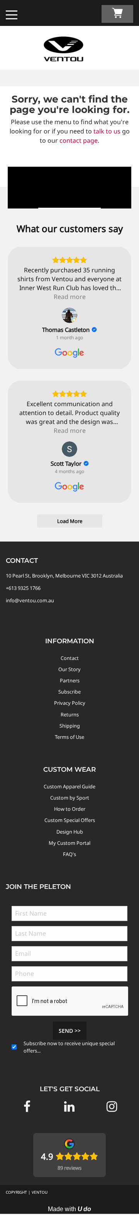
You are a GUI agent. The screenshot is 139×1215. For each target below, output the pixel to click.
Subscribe (69, 691)
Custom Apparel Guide (69, 786)
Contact (70, 657)
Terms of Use (69, 736)
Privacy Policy (69, 702)
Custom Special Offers (69, 820)
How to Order (69, 808)
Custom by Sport (69, 797)
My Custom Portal (69, 842)
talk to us (106, 131)
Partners (70, 680)
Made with (69, 1209)
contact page (78, 140)
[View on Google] (69, 315)
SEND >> (70, 1030)
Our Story (69, 669)
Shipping (69, 725)
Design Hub (69, 831)
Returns (70, 714)
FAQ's (69, 854)
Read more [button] (70, 296)
